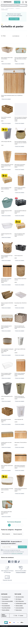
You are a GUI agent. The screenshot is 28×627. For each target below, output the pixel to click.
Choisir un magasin (14, 18)
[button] (6, 525)
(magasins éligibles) (21, 572)
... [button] (15, 525)
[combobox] (14, 5)
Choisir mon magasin (6, 63)
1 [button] (9, 525)
